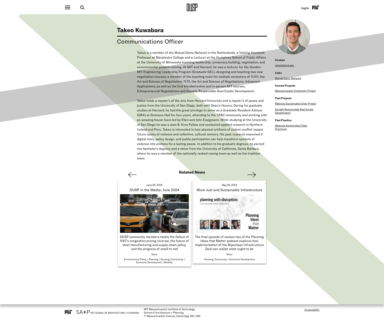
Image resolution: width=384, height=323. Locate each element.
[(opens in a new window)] (315, 7)
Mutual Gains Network (288, 78)
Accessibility (311, 309)
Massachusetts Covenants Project (295, 90)
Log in (305, 8)
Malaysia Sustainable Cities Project (295, 103)
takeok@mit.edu (284, 65)
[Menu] (67, 7)
